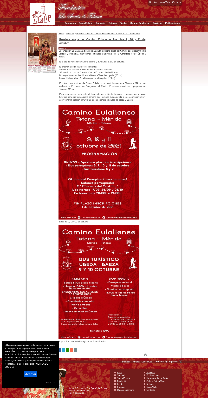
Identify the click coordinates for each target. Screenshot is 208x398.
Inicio (119, 372)
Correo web (147, 362)
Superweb (173, 362)
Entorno (120, 387)
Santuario (121, 375)
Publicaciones (153, 375)
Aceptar (30, 374)
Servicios (150, 372)
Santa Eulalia (123, 378)
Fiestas (120, 384)
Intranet (136, 362)
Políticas (126, 362)
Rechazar (50, 382)
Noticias (153, 2)
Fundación (122, 381)
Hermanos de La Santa (157, 378)
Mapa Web (165, 2)
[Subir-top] (145, 354)
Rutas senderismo (125, 390)
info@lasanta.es (76, 393)
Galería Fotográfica (155, 381)
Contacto (176, 2)
